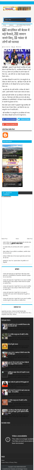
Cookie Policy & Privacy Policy (9, 462)
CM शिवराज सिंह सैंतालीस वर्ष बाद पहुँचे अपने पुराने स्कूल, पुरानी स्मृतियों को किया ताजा (18, 411)
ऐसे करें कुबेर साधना (13, 344)
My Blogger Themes (22, 469)
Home (2, 460)
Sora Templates (11, 469)
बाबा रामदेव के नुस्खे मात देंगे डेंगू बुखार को (18, 382)
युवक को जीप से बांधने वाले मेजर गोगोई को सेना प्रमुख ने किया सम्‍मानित (18, 363)
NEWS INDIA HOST (21, 466)
